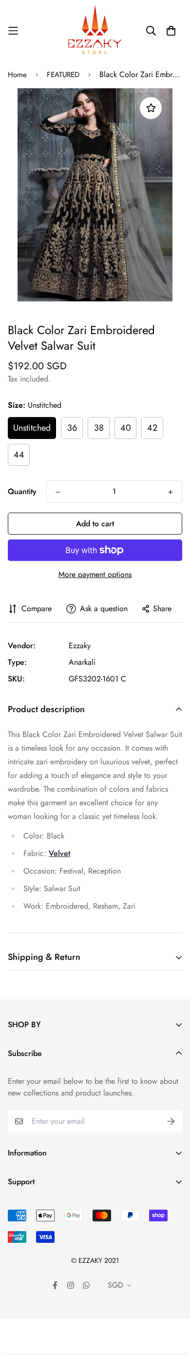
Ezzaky (80, 645)
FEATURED (63, 74)
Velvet (59, 853)
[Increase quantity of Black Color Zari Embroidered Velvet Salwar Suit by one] (170, 492)
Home (17, 74)
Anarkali (82, 662)
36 (72, 427)
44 (19, 454)
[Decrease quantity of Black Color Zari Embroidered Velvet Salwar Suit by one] (58, 492)
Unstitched (32, 427)
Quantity (22, 491)
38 (99, 427)
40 (125, 427)
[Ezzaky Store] (95, 30)
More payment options (95, 574)
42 (152, 427)
